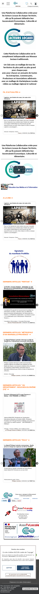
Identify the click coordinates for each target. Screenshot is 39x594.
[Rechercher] (31, 3)
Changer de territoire (33, 6)
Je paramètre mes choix (30, 589)
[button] (19, 170)
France (19, 133)
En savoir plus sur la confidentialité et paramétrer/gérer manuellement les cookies (18, 575)
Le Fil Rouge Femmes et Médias (13, 430)
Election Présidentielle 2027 (14, 322)
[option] (19, 115)
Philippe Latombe (15, 375)
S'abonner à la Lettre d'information (20, 582)
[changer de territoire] (26, 3)
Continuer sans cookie (25, 567)
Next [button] (37, 115)
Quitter (9, 568)
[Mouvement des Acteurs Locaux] (18, 3)
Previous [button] (1, 115)
